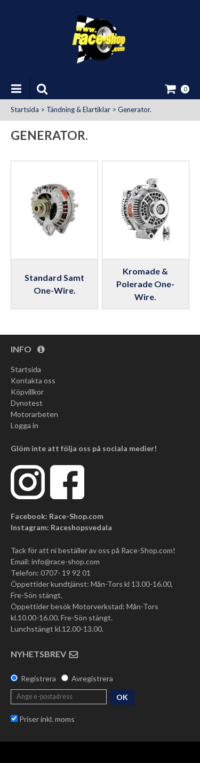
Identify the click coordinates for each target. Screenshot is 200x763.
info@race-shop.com (65, 561)
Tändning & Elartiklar (78, 109)
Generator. (134, 109)
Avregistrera (92, 678)
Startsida (25, 109)
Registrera (38, 678)
